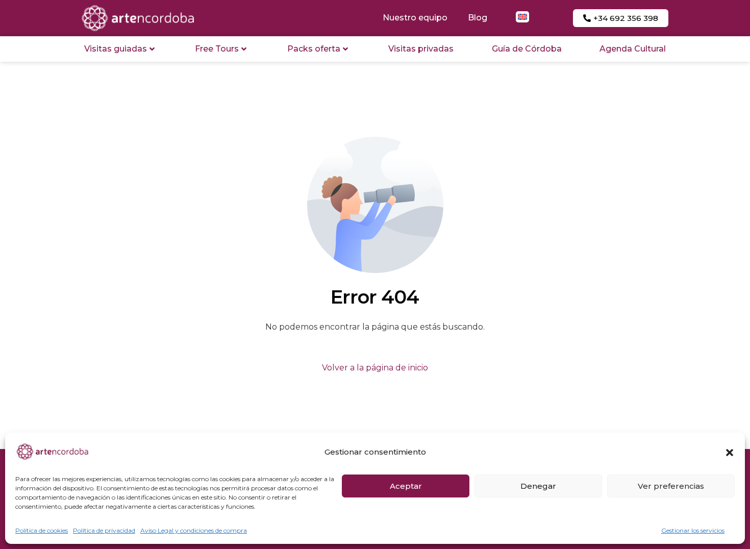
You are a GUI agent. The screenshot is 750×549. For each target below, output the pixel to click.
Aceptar (406, 486)
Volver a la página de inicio (375, 367)
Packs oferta (313, 49)
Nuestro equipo (415, 17)
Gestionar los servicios (692, 530)
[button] (729, 452)
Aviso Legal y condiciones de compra (193, 530)
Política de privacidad (104, 530)
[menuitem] (522, 16)
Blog (477, 17)
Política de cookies (41, 530)
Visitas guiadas (115, 49)
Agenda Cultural (632, 49)
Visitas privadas (421, 49)
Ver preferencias (671, 486)
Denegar (538, 486)
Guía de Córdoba (527, 49)
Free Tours (217, 49)
